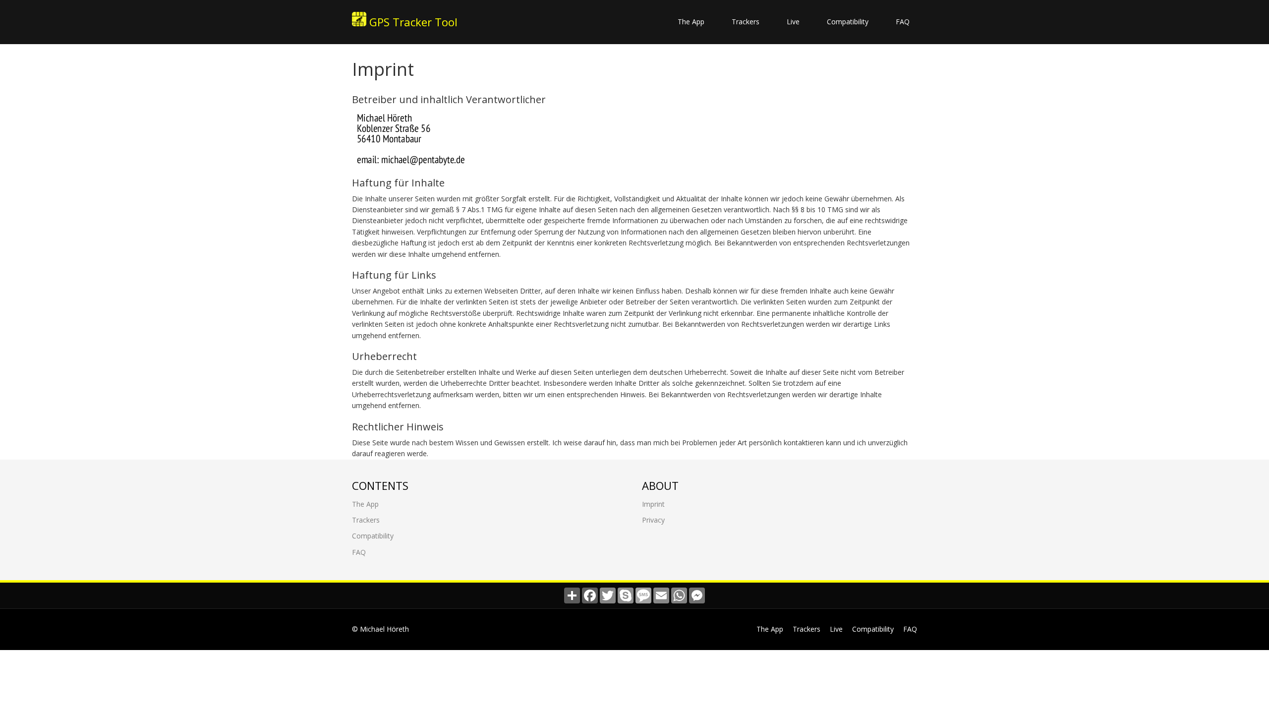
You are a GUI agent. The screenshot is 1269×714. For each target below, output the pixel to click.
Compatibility (847, 21)
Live (793, 21)
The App (691, 21)
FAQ (903, 21)
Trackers (745, 21)
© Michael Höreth (380, 629)
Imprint (653, 504)
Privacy (653, 520)
